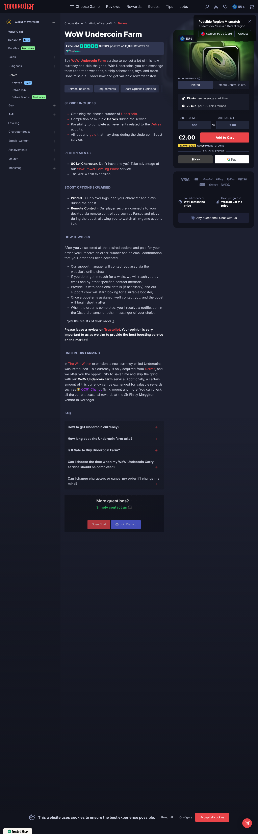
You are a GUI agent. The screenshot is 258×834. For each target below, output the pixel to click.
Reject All (167, 817)
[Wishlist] (225, 6)
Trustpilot (112, 329)
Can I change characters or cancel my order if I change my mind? (113, 481)
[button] (238, 6)
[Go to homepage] (19, 6)
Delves (156, 124)
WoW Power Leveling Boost (98, 169)
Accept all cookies (212, 817)
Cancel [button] (243, 33)
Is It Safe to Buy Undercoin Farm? (94, 450)
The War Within (79, 364)
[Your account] (216, 6)
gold (92, 134)
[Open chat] (247, 823)
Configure (185, 817)
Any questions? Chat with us (216, 218)
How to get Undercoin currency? (93, 427)
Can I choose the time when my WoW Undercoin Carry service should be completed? (111, 464)
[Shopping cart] (250, 6)
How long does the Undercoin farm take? (100, 439)
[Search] (206, 6)
